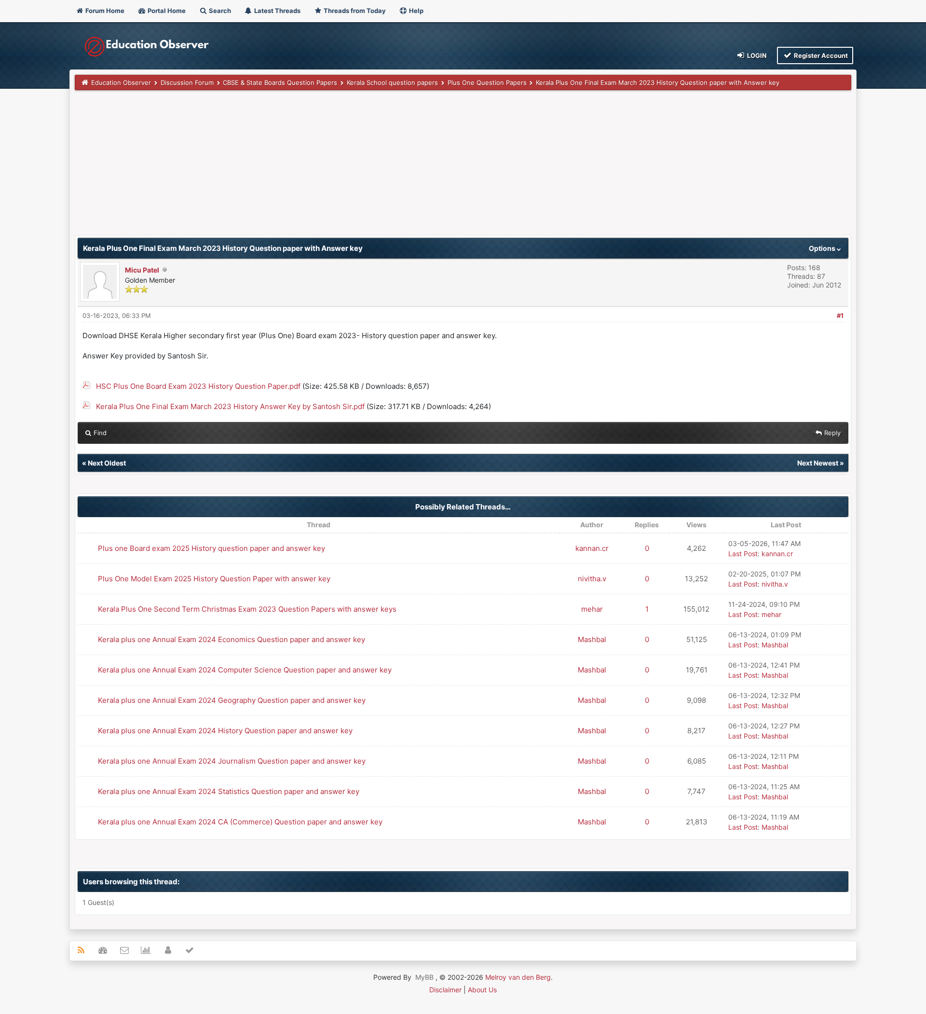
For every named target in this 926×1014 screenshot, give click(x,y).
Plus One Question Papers (487, 82)
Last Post (743, 553)
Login (756, 55)
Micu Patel (142, 270)
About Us (482, 990)
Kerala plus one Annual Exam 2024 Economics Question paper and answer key (231, 639)
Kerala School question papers (392, 82)
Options (823, 248)
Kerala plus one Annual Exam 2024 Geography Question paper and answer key (232, 700)
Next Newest (817, 463)
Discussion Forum (187, 82)
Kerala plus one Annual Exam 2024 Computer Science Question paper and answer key (245, 669)
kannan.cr (592, 548)
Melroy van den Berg (518, 977)
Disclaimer (445, 990)
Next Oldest (107, 463)
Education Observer (121, 82)
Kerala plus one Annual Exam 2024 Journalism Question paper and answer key (232, 761)
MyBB (424, 977)
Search (219, 10)
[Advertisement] (364, 167)
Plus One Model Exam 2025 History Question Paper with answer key (214, 578)
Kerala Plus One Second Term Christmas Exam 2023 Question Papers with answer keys (247, 609)
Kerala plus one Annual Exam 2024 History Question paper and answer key (225, 730)
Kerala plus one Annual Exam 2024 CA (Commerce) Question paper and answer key (240, 821)
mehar (592, 609)
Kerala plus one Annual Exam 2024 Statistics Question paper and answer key (228, 791)
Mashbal (592, 639)
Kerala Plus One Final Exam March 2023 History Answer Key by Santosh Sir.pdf (230, 406)
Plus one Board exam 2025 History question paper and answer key (211, 548)
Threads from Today (354, 10)
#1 (840, 315)
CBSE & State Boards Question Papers (280, 82)
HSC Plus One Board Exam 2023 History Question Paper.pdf (198, 386)
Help (415, 10)
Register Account (820, 55)
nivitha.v (592, 578)
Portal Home (166, 10)
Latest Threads (276, 10)
